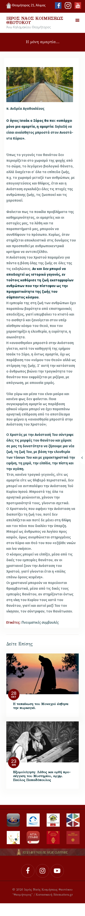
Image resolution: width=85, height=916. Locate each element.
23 (13, 761)
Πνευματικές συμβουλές (40, 622)
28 (13, 693)
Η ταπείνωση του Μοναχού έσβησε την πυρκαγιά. (40, 706)
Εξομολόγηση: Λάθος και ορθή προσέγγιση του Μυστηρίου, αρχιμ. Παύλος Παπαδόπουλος (42, 776)
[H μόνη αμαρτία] (39, 84)
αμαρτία (28, 126)
